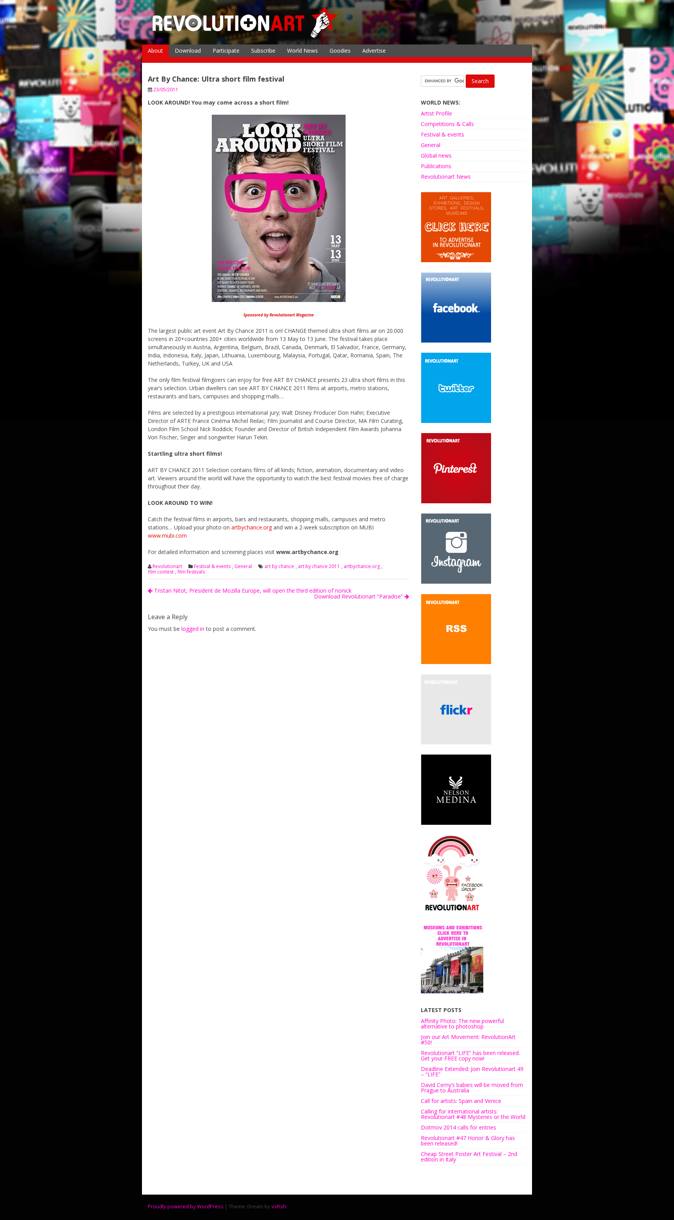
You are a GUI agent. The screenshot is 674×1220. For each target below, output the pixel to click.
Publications (436, 166)
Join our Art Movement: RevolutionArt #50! (468, 1039)
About (155, 50)
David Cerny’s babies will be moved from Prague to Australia (472, 1087)
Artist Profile (436, 113)
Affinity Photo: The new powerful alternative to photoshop (462, 1023)
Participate (226, 50)
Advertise (374, 50)
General (243, 566)
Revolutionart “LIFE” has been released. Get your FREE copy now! (470, 1055)
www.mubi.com (167, 535)
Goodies (340, 50)
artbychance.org (251, 527)
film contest (161, 572)
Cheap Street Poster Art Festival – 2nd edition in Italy (469, 1156)
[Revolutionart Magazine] (245, 36)
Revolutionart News (446, 176)
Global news (436, 155)
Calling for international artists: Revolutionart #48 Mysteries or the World (473, 1114)
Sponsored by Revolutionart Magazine (278, 315)
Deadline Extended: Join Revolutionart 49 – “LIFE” (472, 1071)
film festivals (191, 572)
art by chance (279, 566)
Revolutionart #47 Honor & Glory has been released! (468, 1140)
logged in (192, 628)
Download (188, 50)
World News (302, 50)
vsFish (278, 1206)
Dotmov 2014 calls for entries (458, 1127)
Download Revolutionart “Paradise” (359, 596)
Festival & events (212, 566)
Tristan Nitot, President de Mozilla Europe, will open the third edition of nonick (252, 590)
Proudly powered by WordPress (185, 1206)
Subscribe (263, 50)
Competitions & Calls (447, 124)
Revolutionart (167, 566)
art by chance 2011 (319, 566)
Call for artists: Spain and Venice (461, 1101)
